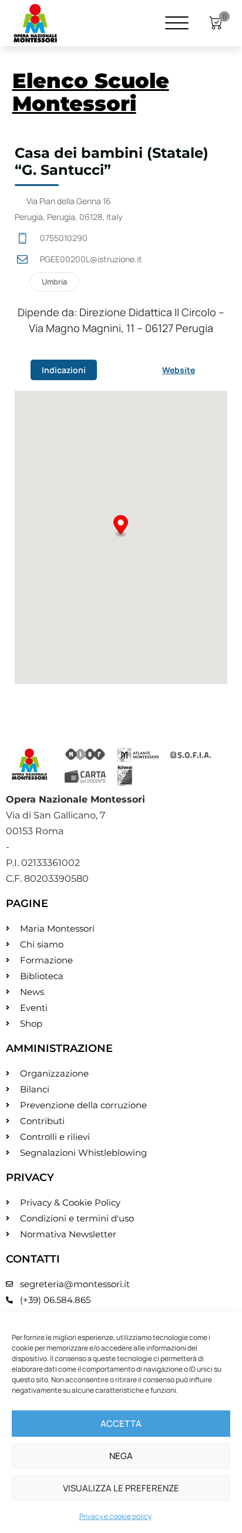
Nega (121, 1456)
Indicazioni (64, 369)
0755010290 (64, 237)
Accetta (121, 1423)
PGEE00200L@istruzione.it (91, 259)
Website (178, 369)
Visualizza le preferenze (121, 1488)
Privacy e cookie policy (115, 1516)
